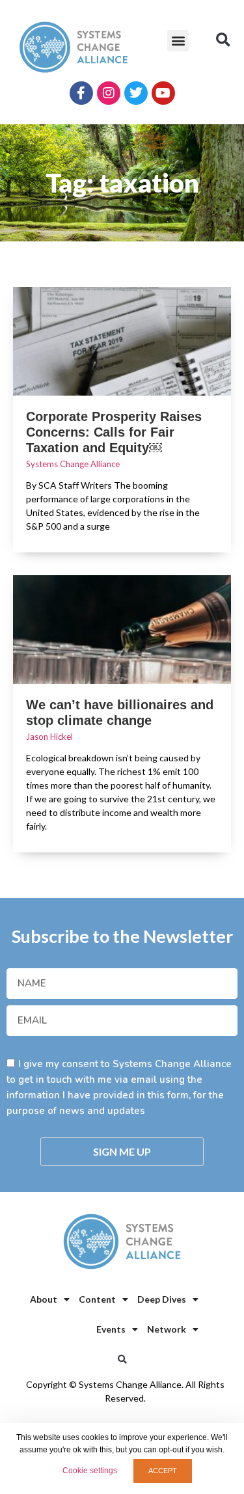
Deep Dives (161, 1299)
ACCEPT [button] (162, 1470)
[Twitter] (136, 93)
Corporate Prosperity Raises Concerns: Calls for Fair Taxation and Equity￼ (114, 432)
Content (97, 1299)
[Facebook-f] (81, 93)
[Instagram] (108, 93)
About (43, 1299)
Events (111, 1329)
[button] (178, 40)
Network (166, 1329)
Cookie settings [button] (89, 1470)
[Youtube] (163, 93)
